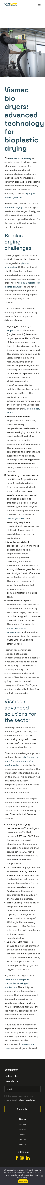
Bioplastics (13, 330)
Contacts (22, 1144)
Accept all (23, 1181)
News (22, 1135)
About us (22, 1125)
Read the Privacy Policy (25, 1100)
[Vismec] (10, 4)
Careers (22, 1139)
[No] (42, 1176)
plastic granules (15, 518)
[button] (39, 4)
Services (22, 1130)
